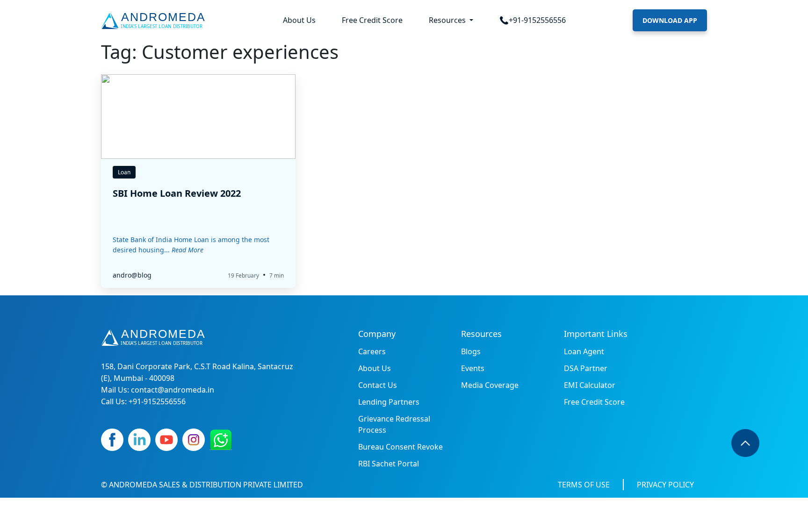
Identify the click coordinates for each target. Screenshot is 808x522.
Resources (448, 20)
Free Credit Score (372, 20)
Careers (372, 351)
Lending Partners (388, 402)
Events (472, 368)
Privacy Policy (665, 484)
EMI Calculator (589, 385)
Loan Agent (584, 351)
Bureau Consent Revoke (400, 447)
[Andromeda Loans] (155, 20)
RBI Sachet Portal (388, 463)
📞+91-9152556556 (532, 20)
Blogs (471, 351)
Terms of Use (584, 484)
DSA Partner (585, 368)
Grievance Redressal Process (394, 424)
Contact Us (377, 385)
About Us (299, 20)
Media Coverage (490, 385)
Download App (669, 20)
